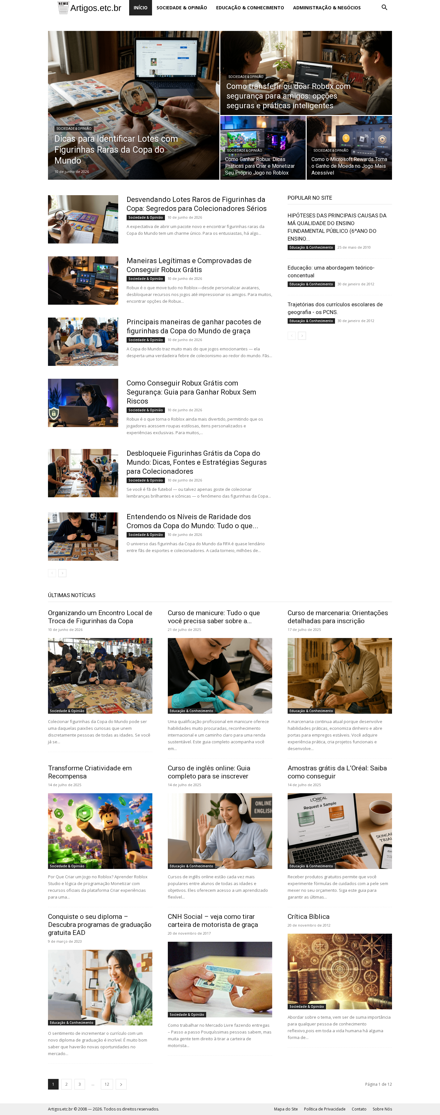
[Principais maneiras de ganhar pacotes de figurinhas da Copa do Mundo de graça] (83, 342)
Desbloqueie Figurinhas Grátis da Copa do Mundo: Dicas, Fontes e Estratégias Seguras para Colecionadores (197, 462)
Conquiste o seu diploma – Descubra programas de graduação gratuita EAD (99, 925)
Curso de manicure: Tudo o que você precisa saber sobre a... (214, 617)
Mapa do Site (286, 1109)
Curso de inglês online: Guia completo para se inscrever (209, 772)
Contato (359, 1109)
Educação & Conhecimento (250, 8)
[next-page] (62, 573)
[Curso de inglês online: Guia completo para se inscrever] (220, 831)
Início (141, 8)
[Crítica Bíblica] (340, 971)
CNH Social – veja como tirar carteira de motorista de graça (213, 921)
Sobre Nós (382, 1109)
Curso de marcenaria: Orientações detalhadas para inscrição (338, 617)
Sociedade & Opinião (182, 8)
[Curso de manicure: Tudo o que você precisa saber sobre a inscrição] (220, 676)
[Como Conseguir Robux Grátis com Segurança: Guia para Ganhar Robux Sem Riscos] (83, 403)
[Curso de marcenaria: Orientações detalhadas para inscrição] (340, 676)
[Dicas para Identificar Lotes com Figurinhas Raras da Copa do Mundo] (133, 105)
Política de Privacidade (325, 1109)
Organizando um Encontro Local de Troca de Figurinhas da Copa (100, 617)
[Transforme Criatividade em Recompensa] (100, 831)
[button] (384, 8)
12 (107, 1084)
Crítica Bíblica (309, 916)
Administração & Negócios (327, 8)
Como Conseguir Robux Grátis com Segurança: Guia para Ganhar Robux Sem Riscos (191, 392)
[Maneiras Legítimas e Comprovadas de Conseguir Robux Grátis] (83, 280)
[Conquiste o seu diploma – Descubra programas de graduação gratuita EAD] (100, 987)
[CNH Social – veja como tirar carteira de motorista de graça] (220, 979)
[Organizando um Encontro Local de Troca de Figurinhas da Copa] (100, 676)
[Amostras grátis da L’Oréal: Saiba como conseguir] (340, 831)
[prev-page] (52, 573)
